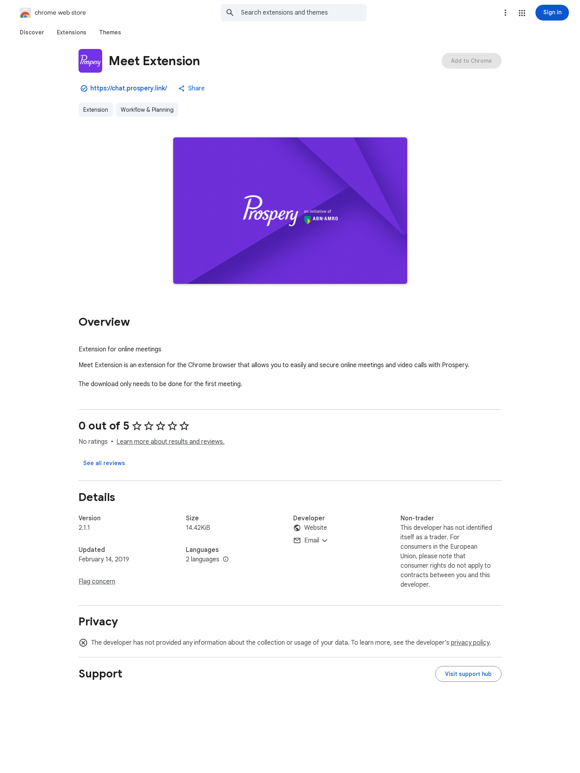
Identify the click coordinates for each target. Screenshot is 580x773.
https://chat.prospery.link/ (128, 88)
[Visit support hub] (468, 673)
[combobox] (304, 12)
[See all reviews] (104, 463)
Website (315, 528)
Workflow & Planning (147, 109)
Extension (95, 109)
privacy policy (470, 643)
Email (311, 540)
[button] (522, 13)
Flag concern (97, 581)
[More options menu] (505, 13)
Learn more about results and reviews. (170, 442)
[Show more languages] (225, 559)
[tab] (32, 32)
